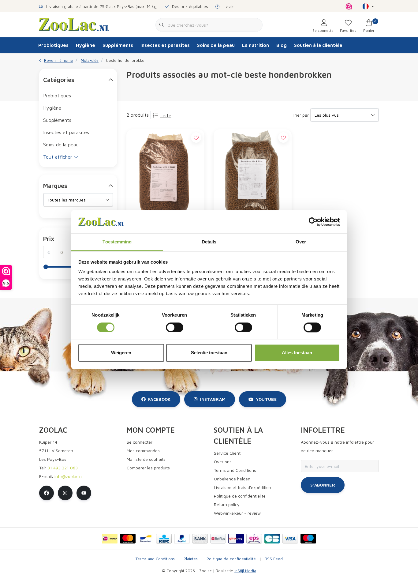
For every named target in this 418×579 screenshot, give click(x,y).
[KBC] (164, 538)
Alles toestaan (297, 352)
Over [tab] (301, 242)
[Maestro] (308, 538)
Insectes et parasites (165, 45)
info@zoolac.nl (68, 476)
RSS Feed (274, 559)
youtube (266, 399)
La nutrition (255, 45)
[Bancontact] (146, 538)
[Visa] (290, 538)
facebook (159, 399)
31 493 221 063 (62, 467)
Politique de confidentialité (231, 559)
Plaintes (191, 559)
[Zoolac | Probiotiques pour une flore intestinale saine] (74, 24)
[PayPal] (182, 538)
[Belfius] (218, 538)
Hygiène (85, 45)
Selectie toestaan (209, 352)
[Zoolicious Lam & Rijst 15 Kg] (165, 174)
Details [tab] (209, 242)
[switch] (174, 327)
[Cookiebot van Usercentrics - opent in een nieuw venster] (313, 221)
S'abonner (322, 484)
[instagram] (65, 493)
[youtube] (84, 493)
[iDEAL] (110, 538)
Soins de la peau (216, 45)
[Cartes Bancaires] (272, 538)
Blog (281, 45)
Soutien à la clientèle (318, 45)
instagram (213, 399)
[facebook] (46, 493)
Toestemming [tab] (117, 242)
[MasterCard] (128, 538)
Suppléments (118, 45)
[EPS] (254, 538)
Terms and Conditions (155, 559)
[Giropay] (236, 538)
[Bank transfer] (200, 538)
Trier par (301, 115)
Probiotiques (53, 45)
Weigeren (121, 352)
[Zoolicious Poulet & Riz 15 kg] (253, 174)
